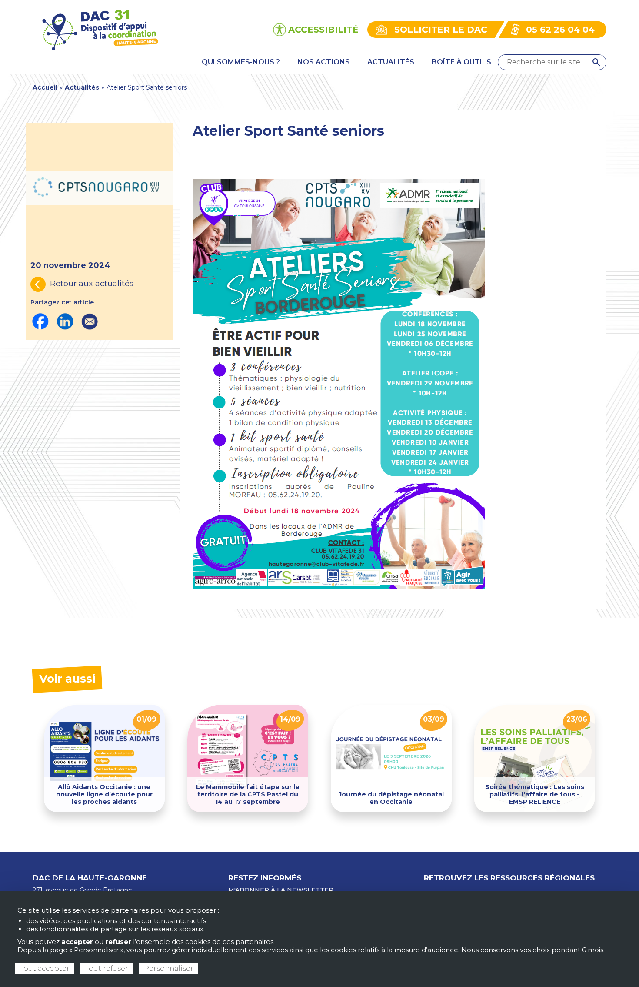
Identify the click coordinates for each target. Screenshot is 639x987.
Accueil (45, 87)
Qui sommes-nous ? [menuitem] (241, 62)
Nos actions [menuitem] (323, 62)
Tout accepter (45, 968)
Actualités (82, 87)
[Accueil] (99, 29)
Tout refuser (106, 968)
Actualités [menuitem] (390, 62)
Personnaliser (168, 968)
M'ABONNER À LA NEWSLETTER (280, 890)
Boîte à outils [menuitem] (461, 62)
